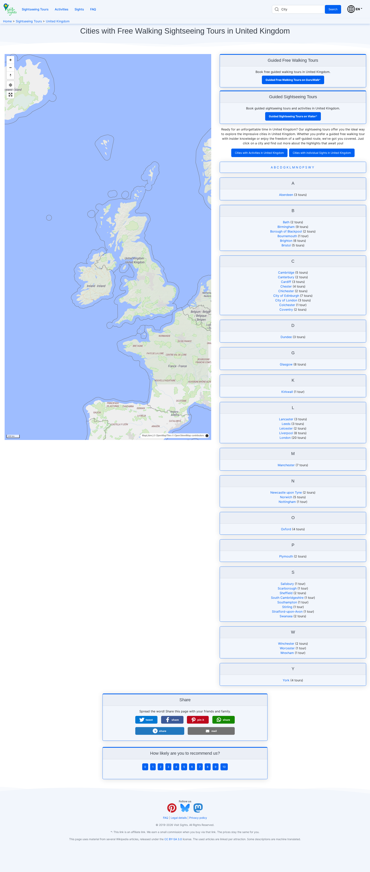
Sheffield (286, 593)
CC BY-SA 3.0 (173, 839)
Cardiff (286, 282)
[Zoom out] (10, 67)
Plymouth (286, 556)
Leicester (286, 428)
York (286, 680)
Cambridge (286, 272)
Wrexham (287, 653)
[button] (146, 720)
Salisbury (287, 584)
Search (333, 9)
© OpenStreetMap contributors (188, 435)
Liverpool (286, 433)
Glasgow (286, 364)
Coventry (286, 309)
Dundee (286, 337)
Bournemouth (287, 236)
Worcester (287, 648)
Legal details (179, 817)
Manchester (286, 465)
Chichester (286, 291)
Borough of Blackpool (286, 231)
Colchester (287, 305)
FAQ (93, 9)
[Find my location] (10, 85)
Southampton (287, 602)
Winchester (286, 643)
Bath (286, 222)
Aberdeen (286, 195)
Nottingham (287, 502)
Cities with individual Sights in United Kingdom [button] (322, 152)
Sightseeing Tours (35, 9)
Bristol (286, 245)
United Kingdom (58, 21)
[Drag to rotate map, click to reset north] (10, 75)
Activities (61, 9)
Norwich (286, 497)
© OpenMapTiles (163, 435)
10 (224, 766)
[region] (108, 247)
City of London (286, 300)
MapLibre (147, 435)
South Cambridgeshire (287, 598)
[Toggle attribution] (207, 435)
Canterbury (286, 277)
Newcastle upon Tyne (286, 492)
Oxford (286, 529)
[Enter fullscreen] (10, 94)
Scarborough (287, 588)
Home (7, 21)
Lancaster (286, 419)
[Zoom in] (10, 60)
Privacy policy (198, 817)
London (285, 438)
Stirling (287, 607)
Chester (286, 286)
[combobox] (298, 9)
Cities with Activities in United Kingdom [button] (259, 152)
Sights (79, 9)
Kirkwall (287, 392)
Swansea (286, 616)
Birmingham (286, 227)
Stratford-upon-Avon (287, 611)
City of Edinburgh (286, 296)
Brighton (286, 241)
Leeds (286, 424)
